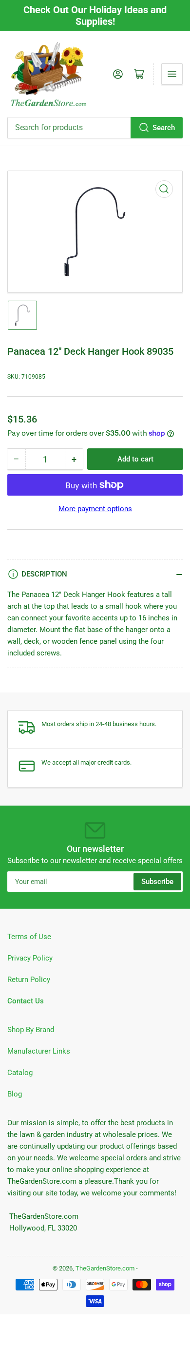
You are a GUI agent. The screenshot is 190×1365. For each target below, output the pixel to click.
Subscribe (157, 881)
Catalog (20, 1072)
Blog (14, 1094)
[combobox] (95, 127)
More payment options (95, 508)
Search (163, 127)
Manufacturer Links (38, 1051)
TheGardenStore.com (105, 1268)
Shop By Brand (30, 1029)
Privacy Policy (30, 958)
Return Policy (28, 979)
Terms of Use (29, 936)
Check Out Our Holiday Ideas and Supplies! (95, 15)
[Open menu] (172, 74)
